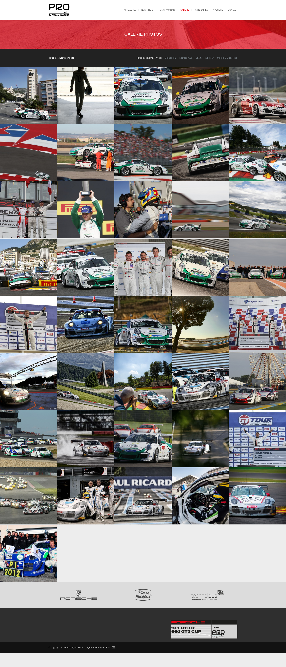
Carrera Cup (186, 57)
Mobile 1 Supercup (227, 57)
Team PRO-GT (148, 10)
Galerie (184, 10)
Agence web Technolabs (98, 647)
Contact (232, 10)
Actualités (130, 10)
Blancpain (170, 57)
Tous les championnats (149, 57)
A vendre (218, 10)
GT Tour (209, 57)
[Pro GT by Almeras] (62, 10)
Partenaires (201, 10)
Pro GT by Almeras (74, 647)
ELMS (199, 57)
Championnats (167, 10)
